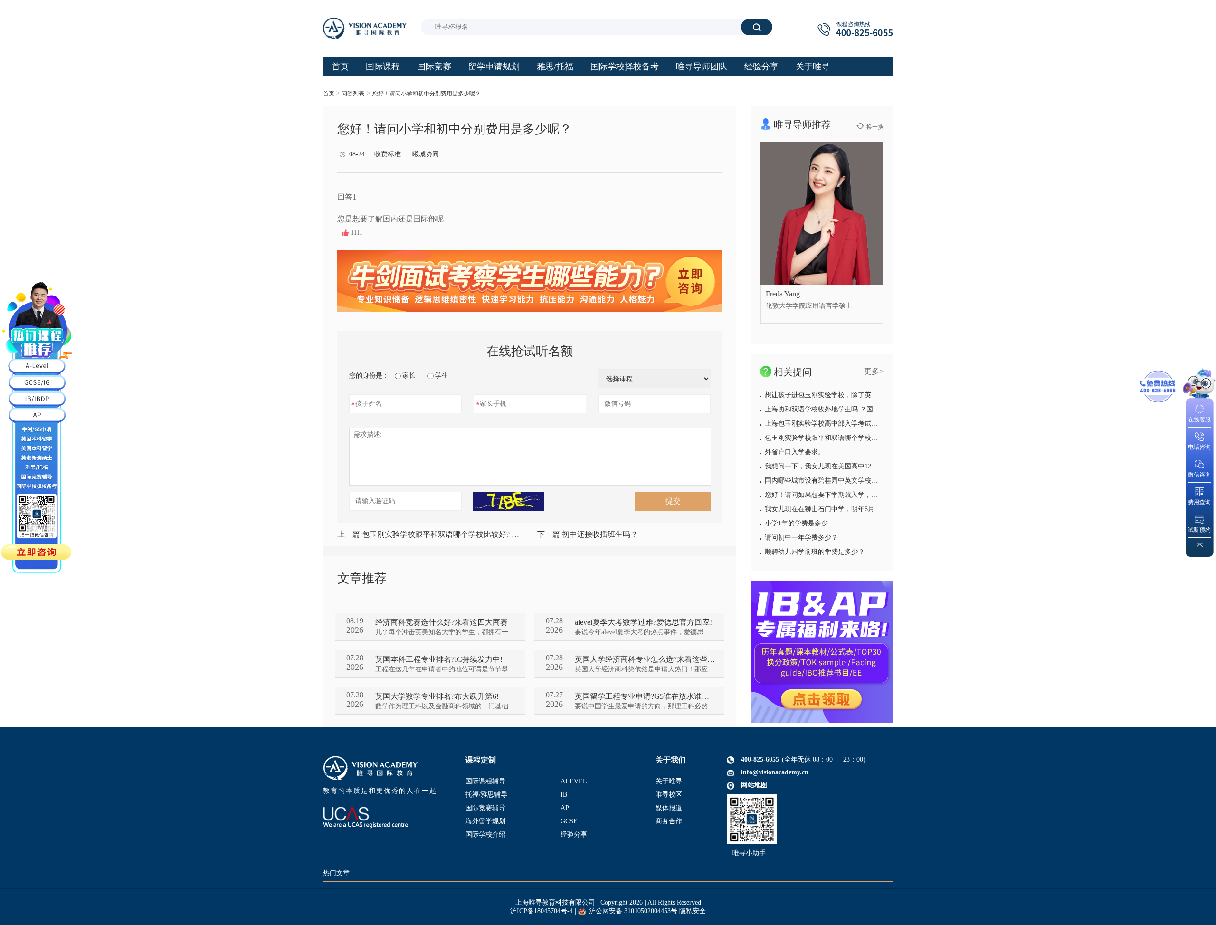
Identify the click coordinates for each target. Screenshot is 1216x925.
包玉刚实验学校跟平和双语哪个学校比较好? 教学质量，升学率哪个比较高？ (429, 534)
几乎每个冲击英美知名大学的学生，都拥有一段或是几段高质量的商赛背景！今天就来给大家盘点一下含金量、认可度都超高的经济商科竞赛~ (445, 632)
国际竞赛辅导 (485, 807)
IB (563, 794)
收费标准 (387, 154)
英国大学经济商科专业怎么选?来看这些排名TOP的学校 (645, 659)
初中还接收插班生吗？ (587, 534)
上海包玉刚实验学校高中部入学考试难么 (824, 423)
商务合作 (669, 821)
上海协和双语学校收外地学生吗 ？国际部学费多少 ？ (843, 409)
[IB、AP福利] (821, 652)
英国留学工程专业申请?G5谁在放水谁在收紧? (645, 696)
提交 (673, 501)
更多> (874, 371)
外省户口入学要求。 (795, 452)
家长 (409, 375)
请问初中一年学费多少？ (801, 537)
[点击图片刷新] (508, 501)
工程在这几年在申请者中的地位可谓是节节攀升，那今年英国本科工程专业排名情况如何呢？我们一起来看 (445, 669)
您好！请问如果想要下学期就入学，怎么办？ (831, 494)
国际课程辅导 (485, 781)
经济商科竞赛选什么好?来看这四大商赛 (441, 622)
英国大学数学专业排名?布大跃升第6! (437, 696)
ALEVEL (573, 781)
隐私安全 (692, 911)
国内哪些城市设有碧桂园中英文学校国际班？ (831, 480)
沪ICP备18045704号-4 (541, 911)
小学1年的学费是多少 (796, 523)
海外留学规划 (485, 821)
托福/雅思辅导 (486, 794)
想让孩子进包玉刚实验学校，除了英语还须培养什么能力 (848, 395)
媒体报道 (669, 807)
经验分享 (573, 834)
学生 (441, 375)
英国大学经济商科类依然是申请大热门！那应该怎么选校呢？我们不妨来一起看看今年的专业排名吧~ (645, 669)
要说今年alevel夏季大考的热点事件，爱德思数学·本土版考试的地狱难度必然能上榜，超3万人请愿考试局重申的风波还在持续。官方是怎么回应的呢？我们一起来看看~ (645, 632)
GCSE (569, 821)
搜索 (756, 27)
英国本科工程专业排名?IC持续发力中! (439, 659)
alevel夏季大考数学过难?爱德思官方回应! (643, 622)
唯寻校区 (669, 794)
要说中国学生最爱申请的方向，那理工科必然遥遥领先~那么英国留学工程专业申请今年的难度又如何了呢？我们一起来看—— (645, 706)
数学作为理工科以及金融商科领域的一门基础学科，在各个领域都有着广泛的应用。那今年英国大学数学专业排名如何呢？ (445, 706)
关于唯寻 (669, 781)
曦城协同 (425, 154)
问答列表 (353, 93)
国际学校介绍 (485, 834)
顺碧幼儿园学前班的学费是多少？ (814, 551)
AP (564, 807)
